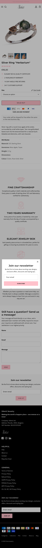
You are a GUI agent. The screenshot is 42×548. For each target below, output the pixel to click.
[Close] (37, 262)
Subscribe (21, 283)
